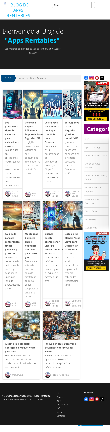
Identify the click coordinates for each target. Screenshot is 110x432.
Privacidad (27, 399)
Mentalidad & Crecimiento (76, 303)
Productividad (17, 375)
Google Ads (91, 227)
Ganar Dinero (92, 211)
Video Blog (34, 194)
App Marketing (92, 147)
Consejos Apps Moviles (15, 193)
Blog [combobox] (56, 5)
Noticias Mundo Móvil (60, 375)
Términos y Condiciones (11, 399)
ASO (87, 139)
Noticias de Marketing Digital (96, 177)
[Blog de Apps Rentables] (18, 9)
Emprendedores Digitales (93, 189)
